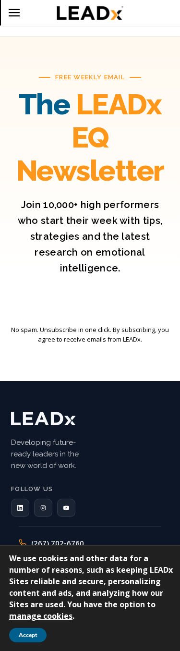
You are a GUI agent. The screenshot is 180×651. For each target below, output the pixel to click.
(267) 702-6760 (57, 543)
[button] (20, 508)
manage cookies (40, 616)
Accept (28, 635)
